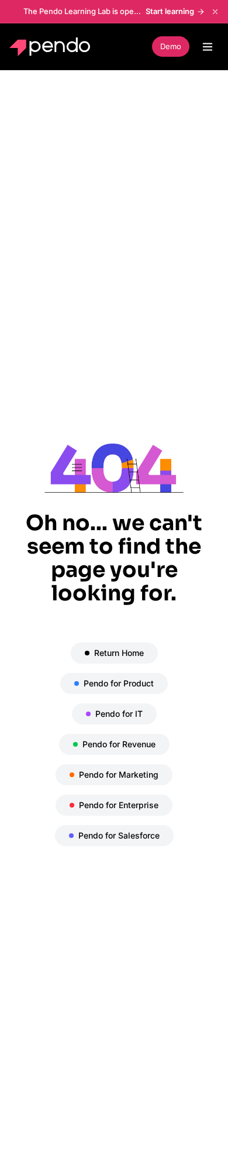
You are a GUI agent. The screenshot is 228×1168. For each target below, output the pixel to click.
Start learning (170, 11)
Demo (170, 46)
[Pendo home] (52, 47)
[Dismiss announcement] (215, 12)
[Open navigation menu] (207, 47)
